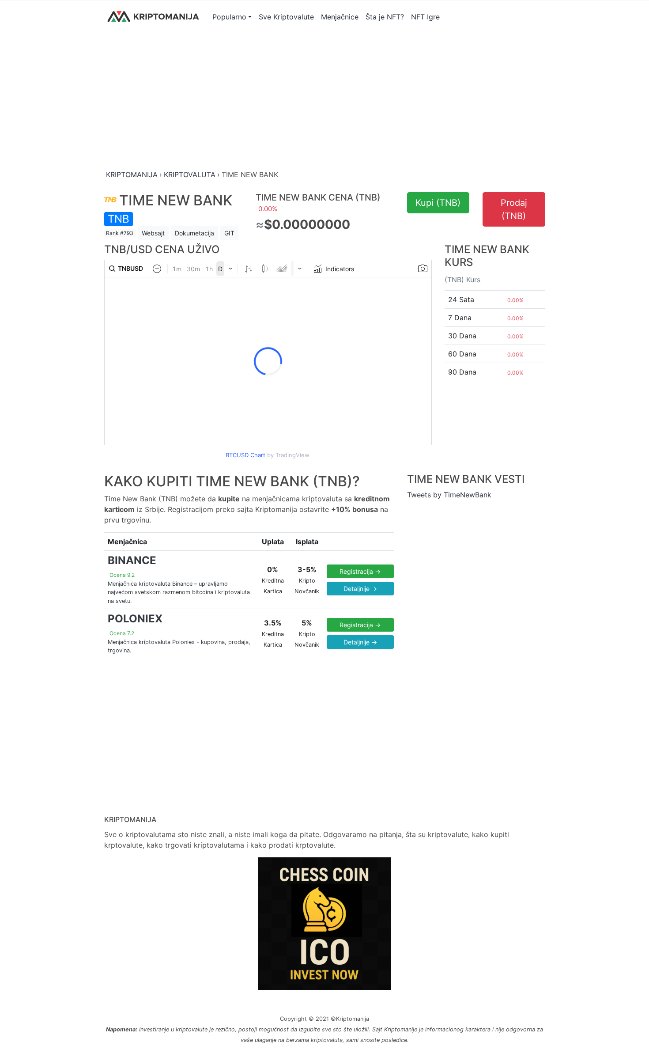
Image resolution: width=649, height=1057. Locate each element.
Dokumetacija (194, 233)
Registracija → (360, 571)
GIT (229, 233)
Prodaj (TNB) (514, 209)
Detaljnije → (360, 588)
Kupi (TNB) (437, 202)
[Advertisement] (324, 102)
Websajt (153, 233)
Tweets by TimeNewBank (449, 494)
